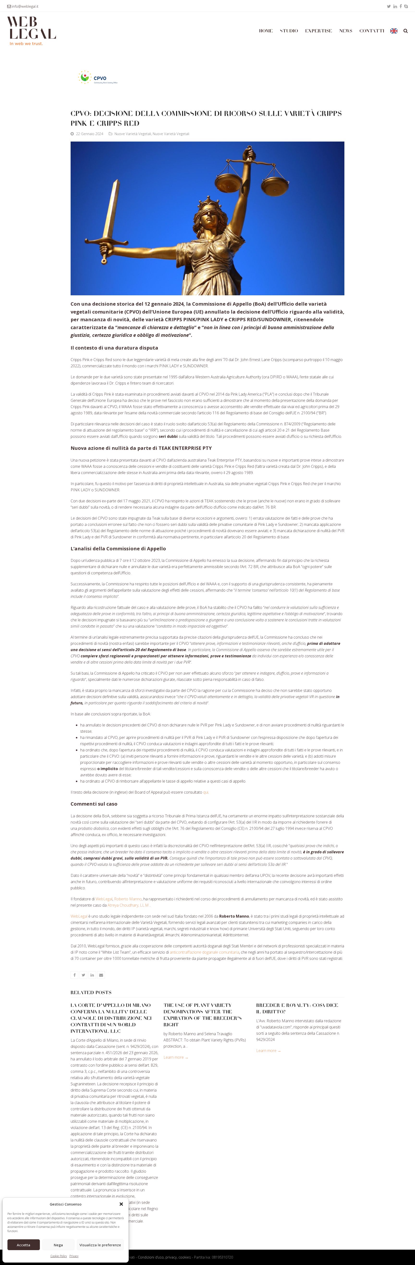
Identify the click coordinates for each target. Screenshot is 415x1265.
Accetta (23, 1244)
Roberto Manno (128, 899)
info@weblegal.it (25, 6)
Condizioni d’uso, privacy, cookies (164, 1257)
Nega (58, 1244)
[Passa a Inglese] (394, 31)
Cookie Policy (58, 1256)
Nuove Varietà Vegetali (133, 133)
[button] (121, 1204)
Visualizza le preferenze (100, 1244)
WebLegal (104, 899)
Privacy (74, 1256)
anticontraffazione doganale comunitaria (204, 952)
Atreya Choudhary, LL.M (128, 905)
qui (205, 792)
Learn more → (176, 1057)
